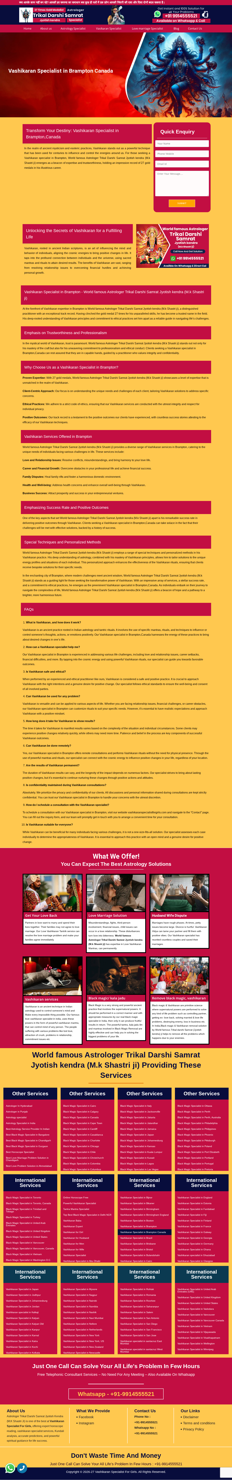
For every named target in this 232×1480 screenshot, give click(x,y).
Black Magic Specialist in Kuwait (137, 1157)
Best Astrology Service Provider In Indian (28, 1129)
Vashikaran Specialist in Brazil (136, 1238)
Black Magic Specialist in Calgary (81, 1111)
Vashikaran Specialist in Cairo (136, 1261)
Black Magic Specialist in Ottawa (194, 1105)
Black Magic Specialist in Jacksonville (140, 1111)
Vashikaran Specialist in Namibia (80, 1306)
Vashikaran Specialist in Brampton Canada (143, 1232)
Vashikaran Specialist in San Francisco (141, 1329)
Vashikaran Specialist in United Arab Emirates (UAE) (196, 1290)
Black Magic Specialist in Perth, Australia (199, 1117)
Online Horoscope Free (75, 1197)
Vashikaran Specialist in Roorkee (137, 1300)
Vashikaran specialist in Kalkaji (22, 1312)
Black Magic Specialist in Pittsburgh (196, 1140)
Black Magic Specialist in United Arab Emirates (26, 1224)
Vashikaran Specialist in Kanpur (23, 1329)
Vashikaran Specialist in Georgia (194, 1238)
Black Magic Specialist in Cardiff (80, 1129)
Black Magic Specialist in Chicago (81, 1146)
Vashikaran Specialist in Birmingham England (144, 1214)
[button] (10, 1468)
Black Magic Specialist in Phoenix (195, 1134)
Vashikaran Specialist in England (194, 1197)
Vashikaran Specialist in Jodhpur (23, 1295)
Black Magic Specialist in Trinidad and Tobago (26, 1210)
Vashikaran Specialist (74, 1255)
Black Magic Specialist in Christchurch (83, 1157)
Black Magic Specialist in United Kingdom (28, 1231)
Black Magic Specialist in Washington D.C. (28, 1260)
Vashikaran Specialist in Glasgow (195, 1261)
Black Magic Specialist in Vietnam (24, 1254)
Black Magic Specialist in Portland (195, 1157)
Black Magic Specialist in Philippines (196, 1129)
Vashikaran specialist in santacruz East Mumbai (141, 1342)
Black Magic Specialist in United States (26, 1237)
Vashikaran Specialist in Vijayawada (196, 1332)
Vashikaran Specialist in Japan (22, 1289)
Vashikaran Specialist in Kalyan (22, 1318)
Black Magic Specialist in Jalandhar (139, 1123)
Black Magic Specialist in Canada (81, 1117)
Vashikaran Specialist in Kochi (22, 1347)
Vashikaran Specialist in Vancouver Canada (200, 1320)
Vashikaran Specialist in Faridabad (196, 1209)
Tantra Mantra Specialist (76, 1209)
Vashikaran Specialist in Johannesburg (26, 1300)
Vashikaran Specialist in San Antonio (139, 1318)
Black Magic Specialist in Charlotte (81, 1140)
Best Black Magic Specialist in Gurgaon (27, 1146)
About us (46, 28)
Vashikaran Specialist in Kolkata (23, 1352)
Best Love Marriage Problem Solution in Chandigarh (27, 1159)
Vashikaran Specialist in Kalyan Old (25, 1323)
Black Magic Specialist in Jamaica (138, 1129)
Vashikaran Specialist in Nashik (79, 1312)
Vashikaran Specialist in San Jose (138, 1335)
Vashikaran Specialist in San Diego (138, 1323)
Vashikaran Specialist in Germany (195, 1243)
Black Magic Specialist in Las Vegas (139, 1169)
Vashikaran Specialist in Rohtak (137, 1289)
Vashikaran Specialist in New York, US (83, 1341)
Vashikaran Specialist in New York (81, 1335)
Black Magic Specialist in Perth (193, 1111)
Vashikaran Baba (72, 1220)
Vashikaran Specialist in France (194, 1226)
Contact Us (195, 28)
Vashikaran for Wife (73, 1249)
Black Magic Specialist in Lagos (137, 1163)
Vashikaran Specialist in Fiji (192, 1214)
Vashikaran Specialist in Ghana (194, 1249)
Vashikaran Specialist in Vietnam (194, 1326)
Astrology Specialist (73, 28)
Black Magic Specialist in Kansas (137, 1146)
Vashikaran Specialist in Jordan (22, 1306)
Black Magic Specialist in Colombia (81, 1163)
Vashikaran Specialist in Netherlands (82, 1329)
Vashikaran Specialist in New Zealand (83, 1347)
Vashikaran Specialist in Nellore (80, 1323)
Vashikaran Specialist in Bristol (136, 1249)
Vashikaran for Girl (73, 1232)
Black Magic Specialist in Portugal (195, 1163)
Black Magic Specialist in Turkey (23, 1217)
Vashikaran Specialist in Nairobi (80, 1300)
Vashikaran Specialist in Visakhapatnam (198, 1337)
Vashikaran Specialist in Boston (137, 1220)
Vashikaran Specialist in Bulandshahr (140, 1255)
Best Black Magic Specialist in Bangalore (27, 1134)
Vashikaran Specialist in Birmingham (139, 1209)
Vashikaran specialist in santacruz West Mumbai (141, 1350)
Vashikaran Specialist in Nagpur (80, 1295)
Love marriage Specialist (147, 28)
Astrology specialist (16, 1117)
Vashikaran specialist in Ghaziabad (196, 1255)
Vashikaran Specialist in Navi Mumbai (83, 1318)
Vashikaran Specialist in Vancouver (196, 1314)
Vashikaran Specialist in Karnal (22, 1335)
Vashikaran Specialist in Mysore (80, 1289)
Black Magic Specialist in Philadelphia (197, 1123)
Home (27, 28)
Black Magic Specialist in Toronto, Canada (28, 1203)
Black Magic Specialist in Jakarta (137, 1117)
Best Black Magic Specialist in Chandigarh (28, 1140)
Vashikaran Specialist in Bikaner (137, 1203)
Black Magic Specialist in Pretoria (195, 1169)
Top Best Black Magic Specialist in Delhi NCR (87, 1214)
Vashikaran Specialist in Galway (194, 1232)
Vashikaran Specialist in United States (197, 1303)
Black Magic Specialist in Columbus (82, 1169)
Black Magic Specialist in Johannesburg (141, 1140)
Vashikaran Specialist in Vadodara (195, 1309)
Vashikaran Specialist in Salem (136, 1312)
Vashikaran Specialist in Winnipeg (195, 1349)
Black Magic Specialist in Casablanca (83, 1134)
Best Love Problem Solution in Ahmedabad (29, 1166)
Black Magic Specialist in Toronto (23, 1197)
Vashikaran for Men (73, 1243)
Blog (176, 28)
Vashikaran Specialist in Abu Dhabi (81, 1261)
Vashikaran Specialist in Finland (194, 1220)
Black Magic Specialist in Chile (79, 1152)
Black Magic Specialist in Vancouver (25, 1242)
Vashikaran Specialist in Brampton (138, 1226)
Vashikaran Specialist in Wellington (196, 1343)
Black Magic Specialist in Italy (136, 1105)
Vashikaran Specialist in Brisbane (138, 1243)
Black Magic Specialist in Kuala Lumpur (141, 1152)
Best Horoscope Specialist (20, 1152)
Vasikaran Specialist (108, 28)
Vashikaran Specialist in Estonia (194, 1203)
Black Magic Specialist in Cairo (79, 1105)
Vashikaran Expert (73, 1226)
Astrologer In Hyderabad (19, 1105)
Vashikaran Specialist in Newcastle (81, 1352)
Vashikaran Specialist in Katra (22, 1341)
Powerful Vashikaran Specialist (79, 1203)
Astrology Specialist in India (20, 1123)
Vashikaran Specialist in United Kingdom (199, 1297)
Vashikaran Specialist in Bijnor (136, 1197)
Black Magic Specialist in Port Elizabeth (198, 1152)
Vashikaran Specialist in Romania (138, 1295)
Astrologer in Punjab (17, 1111)
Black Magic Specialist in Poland (194, 1146)
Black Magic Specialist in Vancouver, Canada (30, 1248)
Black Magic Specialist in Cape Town (82, 1123)
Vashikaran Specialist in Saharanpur (139, 1306)
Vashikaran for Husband (76, 1238)
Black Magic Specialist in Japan (137, 1134)
